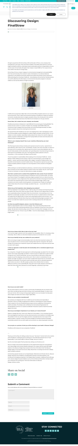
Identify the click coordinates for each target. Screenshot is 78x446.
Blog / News (5, 0)
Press (18, 0)
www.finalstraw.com (39, 342)
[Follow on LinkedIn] (53, 431)
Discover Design (26, 29)
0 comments (34, 29)
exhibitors (14, 362)
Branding (22, 0)
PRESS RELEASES (31, 435)
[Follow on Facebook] (4, 7)
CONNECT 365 (39, 435)
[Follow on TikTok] (55, 431)
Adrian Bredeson (13, 29)
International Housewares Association (49, 438)
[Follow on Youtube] (58, 431)
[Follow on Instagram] (10, 7)
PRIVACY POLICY (47, 435)
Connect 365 (27, 0)
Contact (14, 0)
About (10, 0)
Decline (61, 14)
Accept (51, 14)
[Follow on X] (7, 7)
